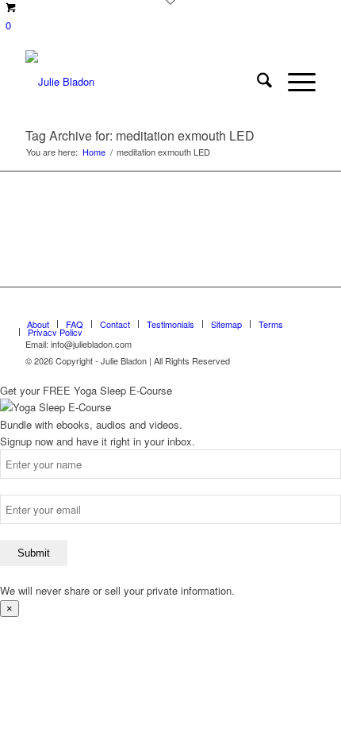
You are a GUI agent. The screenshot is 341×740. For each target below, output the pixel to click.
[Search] (256, 82)
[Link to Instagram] (304, 307)
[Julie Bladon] (141, 82)
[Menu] (294, 82)
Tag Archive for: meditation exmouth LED (140, 135)
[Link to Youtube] (280, 307)
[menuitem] (256, 82)
